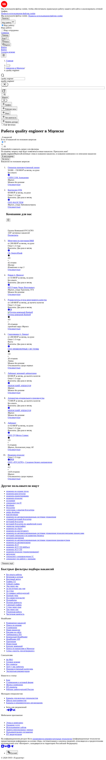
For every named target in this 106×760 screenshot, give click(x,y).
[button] (4, 47)
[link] (5, 41)
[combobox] (13, 78)
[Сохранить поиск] (3, 91)
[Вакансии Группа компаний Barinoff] (55, 312)
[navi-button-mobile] (3, 55)
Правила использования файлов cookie (45, 16)
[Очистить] (4, 84)
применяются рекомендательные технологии (52, 739)
